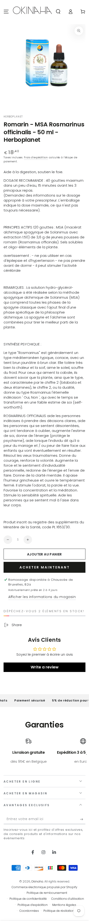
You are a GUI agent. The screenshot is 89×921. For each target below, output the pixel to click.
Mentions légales (64, 905)
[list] (44, 753)
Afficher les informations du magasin (42, 596)
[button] (58, 11)
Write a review (45, 667)
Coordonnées (29, 911)
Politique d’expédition (33, 905)
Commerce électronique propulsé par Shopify (44, 887)
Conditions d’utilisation (67, 899)
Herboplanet (13, 116)
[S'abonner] (82, 819)
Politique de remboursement (47, 893)
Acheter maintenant (44, 567)
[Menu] (6, 11)
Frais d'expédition (36, 157)
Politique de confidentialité (28, 899)
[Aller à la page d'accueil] (32, 11)
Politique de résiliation (58, 911)
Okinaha (37, 881)
